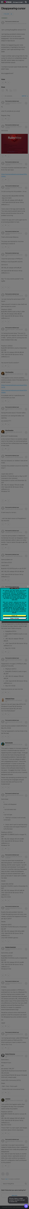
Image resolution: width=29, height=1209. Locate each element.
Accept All (14, 615)
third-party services (18, 608)
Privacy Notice (8, 607)
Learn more (14, 599)
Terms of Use (20, 607)
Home (8, 2)
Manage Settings (14, 618)
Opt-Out (14, 612)
